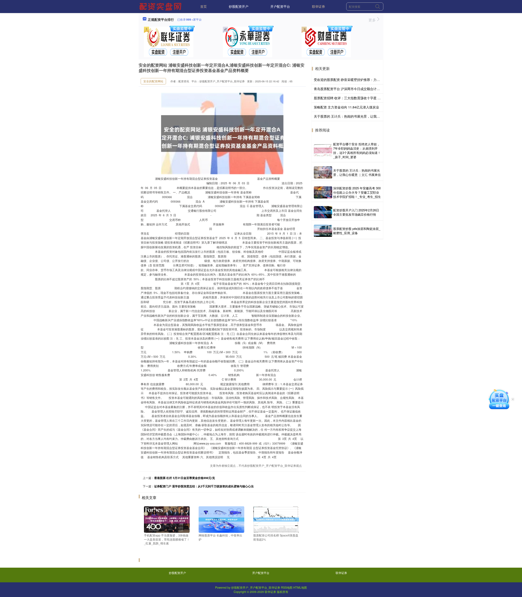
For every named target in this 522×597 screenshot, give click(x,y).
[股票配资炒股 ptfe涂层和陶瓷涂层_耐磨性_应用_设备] (323, 231)
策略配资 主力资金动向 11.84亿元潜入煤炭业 (346, 107)
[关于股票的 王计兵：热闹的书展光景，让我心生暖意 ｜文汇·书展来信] (323, 172)
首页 (203, 6)
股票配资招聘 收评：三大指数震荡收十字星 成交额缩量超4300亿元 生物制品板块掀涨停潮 (379, 98)
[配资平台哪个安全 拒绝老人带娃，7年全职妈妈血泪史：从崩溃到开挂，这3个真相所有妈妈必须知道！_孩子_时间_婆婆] (323, 150)
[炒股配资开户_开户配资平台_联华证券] (161, 6)
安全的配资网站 (153, 81)
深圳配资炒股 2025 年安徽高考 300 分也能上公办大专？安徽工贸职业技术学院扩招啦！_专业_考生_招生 (357, 192)
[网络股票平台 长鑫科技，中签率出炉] (221, 519)
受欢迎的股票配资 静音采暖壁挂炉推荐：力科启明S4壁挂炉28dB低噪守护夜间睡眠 (374, 79)
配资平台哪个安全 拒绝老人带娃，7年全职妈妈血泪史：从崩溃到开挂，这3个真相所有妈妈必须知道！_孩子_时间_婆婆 (357, 150)
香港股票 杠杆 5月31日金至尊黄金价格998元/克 (184, 478)
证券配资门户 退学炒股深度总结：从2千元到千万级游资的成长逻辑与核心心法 (204, 486)
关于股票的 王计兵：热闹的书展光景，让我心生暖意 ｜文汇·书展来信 (364, 116)
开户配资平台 (280, 6)
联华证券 (318, 6)
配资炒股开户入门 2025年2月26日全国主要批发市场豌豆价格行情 (356, 212)
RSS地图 (286, 587)
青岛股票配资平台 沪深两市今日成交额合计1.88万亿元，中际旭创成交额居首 (369, 88)
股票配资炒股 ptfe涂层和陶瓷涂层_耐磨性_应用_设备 (356, 230)
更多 (372, 19)
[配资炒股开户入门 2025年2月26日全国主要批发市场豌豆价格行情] (323, 212)
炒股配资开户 (238, 6)
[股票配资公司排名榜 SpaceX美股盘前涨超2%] (276, 519)
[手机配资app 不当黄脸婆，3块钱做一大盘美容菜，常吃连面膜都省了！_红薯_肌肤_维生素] (167, 519)
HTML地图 (300, 587)
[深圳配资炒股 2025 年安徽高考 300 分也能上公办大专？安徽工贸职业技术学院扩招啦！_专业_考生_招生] (323, 192)
